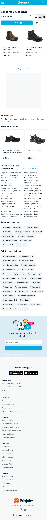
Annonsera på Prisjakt (11, 427)
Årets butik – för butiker (11, 431)
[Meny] (2, 2)
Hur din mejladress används (14, 354)
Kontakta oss (7, 453)
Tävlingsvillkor (8, 480)
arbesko (7, 121)
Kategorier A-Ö (8, 404)
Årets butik (6, 401)
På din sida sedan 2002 (11, 387)
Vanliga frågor (7, 450)
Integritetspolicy (8, 487)
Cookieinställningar (9, 490)
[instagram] (21, 509)
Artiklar (5, 390)
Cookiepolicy (7, 483)
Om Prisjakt (6, 446)
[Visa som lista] (40, 17)
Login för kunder (8, 434)
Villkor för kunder (8, 438)
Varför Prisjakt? (8, 420)
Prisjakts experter (9, 394)
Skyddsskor (7, 8)
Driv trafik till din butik (10, 424)
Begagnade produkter (10, 411)
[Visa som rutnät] (36, 17)
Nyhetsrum (6, 460)
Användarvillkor (8, 476)
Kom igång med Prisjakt (11, 383)
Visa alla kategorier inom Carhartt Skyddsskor (32, 167)
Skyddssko (41, 119)
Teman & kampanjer (10, 397)
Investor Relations (9, 464)
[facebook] (25, 509)
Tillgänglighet (7, 467)
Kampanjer (6, 408)
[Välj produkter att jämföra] (37, 23)
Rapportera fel (23, 69)
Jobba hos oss (7, 457)
